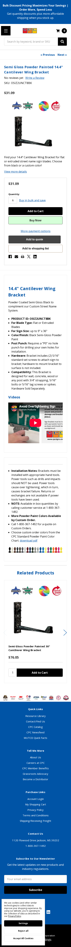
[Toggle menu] (6, 30)
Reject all (23, 930)
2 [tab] (33, 688)
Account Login (35, 799)
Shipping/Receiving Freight (35, 820)
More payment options (35, 231)
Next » (62, 55)
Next (65, 632)
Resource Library (35, 716)
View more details (15, 171)
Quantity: (14, 194)
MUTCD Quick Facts (35, 738)
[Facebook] (10, 256)
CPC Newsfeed (35, 732)
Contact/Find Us (35, 721)
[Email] (16, 256)
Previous (5, 632)
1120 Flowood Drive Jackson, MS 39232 (35, 840)
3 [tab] (36, 688)
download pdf (28, 540)
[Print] (22, 256)
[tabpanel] (35, 631)
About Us (35, 757)
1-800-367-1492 (36, 845)
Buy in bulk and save (32, 200)
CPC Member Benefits (35, 768)
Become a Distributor (35, 779)
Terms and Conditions (36, 815)
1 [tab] (30, 688)
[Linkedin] (35, 256)
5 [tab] (42, 688)
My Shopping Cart (35, 804)
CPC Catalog (35, 727)
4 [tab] (39, 688)
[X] (29, 256)
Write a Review (34, 78)
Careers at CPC (36, 762)
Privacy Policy (35, 810)
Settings (23, 923)
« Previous (47, 55)
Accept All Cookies (23, 938)
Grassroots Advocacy (35, 773)
